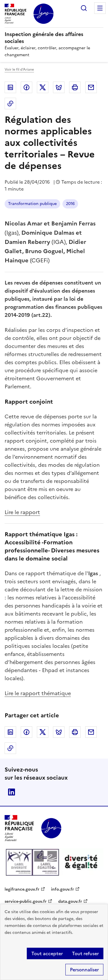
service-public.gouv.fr (26, 901)
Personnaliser (84, 969)
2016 (70, 204)
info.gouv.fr (62, 889)
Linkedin (10, 87)
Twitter (42, 87)
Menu (100, 8)
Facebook (26, 87)
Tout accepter (47, 953)
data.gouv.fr (70, 901)
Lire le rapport (22, 512)
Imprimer (75, 87)
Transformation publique (32, 204)
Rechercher (84, 8)
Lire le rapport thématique (38, 693)
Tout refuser (85, 953)
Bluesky (59, 87)
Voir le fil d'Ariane (19, 69)
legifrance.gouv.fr (22, 889)
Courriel (91, 87)
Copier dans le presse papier (10, 103)
